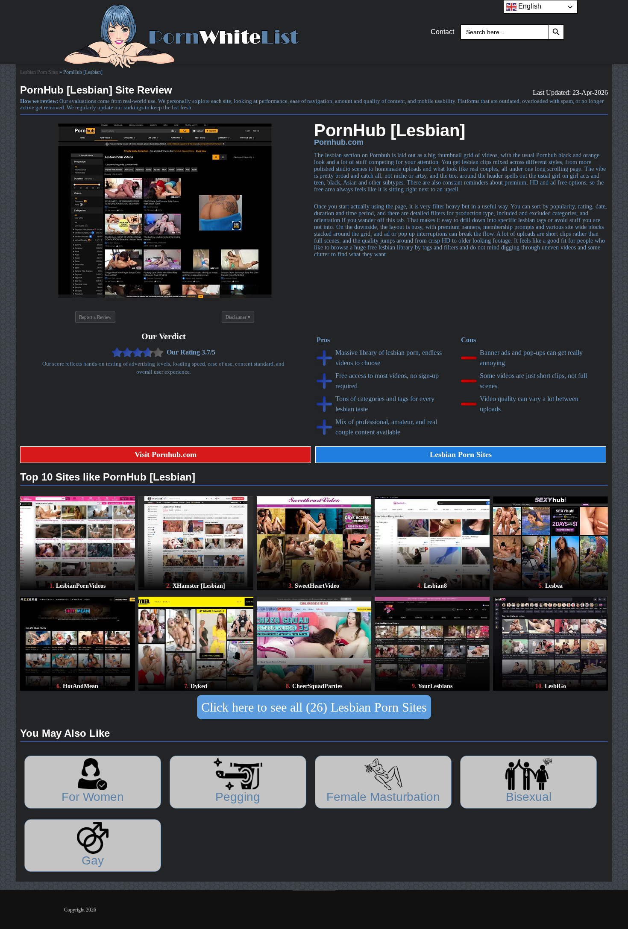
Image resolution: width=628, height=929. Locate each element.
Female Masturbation (383, 796)
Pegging (237, 796)
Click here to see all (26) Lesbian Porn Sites (314, 707)
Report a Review (95, 316)
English (528, 6)
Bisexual (529, 796)
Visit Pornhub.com (166, 454)
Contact (442, 31)
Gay (93, 860)
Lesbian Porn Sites (39, 72)
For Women (93, 796)
